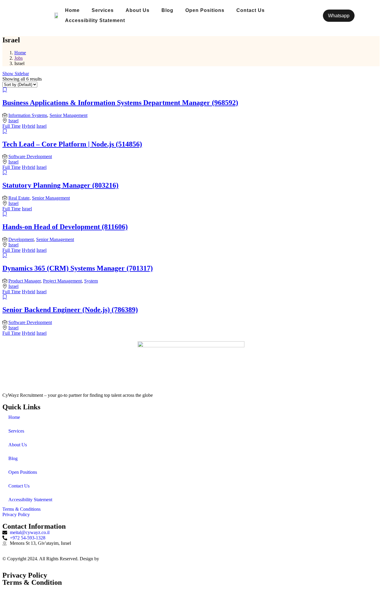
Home (72, 10)
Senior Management (68, 115)
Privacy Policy (24, 575)
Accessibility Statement (95, 20)
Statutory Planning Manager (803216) (60, 185)
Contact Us (250, 10)
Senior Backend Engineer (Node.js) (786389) (70, 310)
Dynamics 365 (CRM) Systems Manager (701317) (77, 268)
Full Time (11, 126)
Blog (167, 10)
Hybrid (28, 126)
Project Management (62, 280)
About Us (138, 10)
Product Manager (24, 280)
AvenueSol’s (112, 558)
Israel (13, 120)
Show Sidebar (15, 73)
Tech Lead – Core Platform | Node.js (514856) (72, 144)
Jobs (18, 58)
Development (21, 239)
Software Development (30, 156)
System (91, 280)
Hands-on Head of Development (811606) (65, 227)
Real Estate (19, 197)
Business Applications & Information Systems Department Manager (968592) (120, 103)
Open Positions (204, 10)
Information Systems (27, 115)
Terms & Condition (32, 582)
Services (103, 10)
